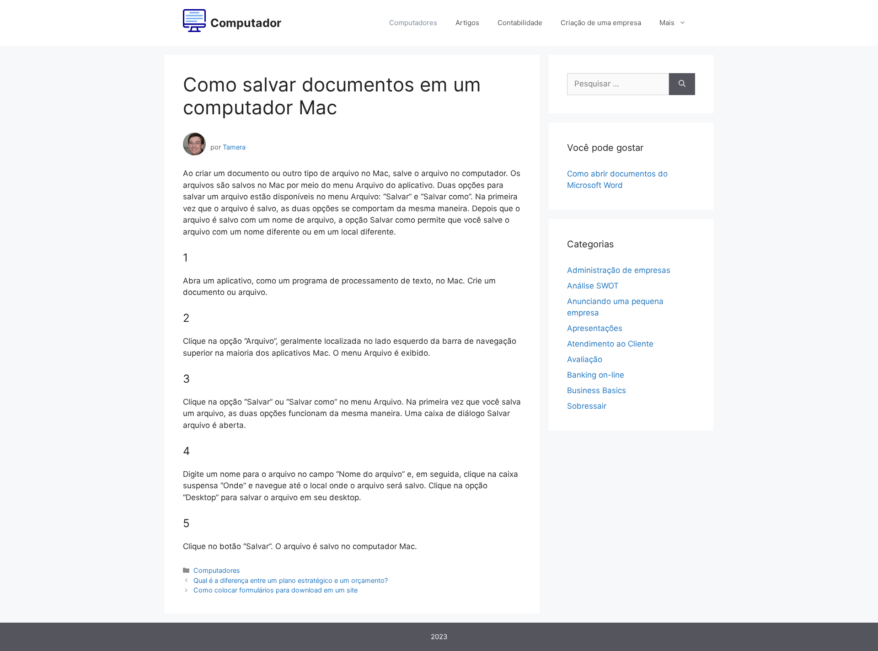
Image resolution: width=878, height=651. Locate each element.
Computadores (413, 22)
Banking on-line (595, 374)
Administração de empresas (618, 270)
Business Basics (596, 390)
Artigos (467, 22)
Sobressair (586, 406)
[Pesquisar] (682, 84)
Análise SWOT (593, 285)
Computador (245, 23)
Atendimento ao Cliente (610, 343)
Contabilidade (520, 22)
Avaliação (584, 359)
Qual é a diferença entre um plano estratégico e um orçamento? (290, 580)
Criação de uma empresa (601, 22)
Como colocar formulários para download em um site (275, 590)
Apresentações (594, 328)
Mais (667, 22)
